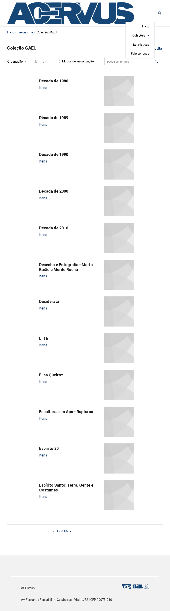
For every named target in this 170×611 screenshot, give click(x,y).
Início (145, 26)
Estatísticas (141, 44)
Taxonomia (25, 32)
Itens (43, 88)
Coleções (138, 35)
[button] (159, 13)
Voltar (159, 48)
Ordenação (15, 61)
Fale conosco (140, 53)
